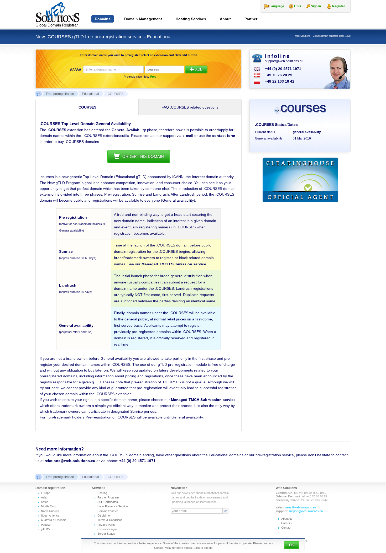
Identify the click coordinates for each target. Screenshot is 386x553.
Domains (103, 19)
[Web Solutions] (38, 477)
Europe (45, 493)
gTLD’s (45, 529)
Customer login (107, 529)
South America (50, 515)
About (225, 19)
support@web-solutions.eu (284, 61)
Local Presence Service (112, 506)
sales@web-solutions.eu (300, 507)
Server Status (106, 533)
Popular (46, 524)
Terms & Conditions (109, 520)
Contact (286, 527)
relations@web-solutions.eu (70, 461)
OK (291, 545)
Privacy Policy (106, 524)
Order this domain (143, 156)
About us (287, 518)
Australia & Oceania (53, 520)
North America (50, 511)
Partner (250, 19)
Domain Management (143, 19)
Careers (286, 523)
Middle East (48, 506)
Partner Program (108, 497)
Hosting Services (191, 19)
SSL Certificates (107, 501)
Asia (43, 497)
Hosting (102, 493)
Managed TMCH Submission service (174, 264)
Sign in (316, 6)
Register (338, 6)
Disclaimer (104, 515)
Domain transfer (107, 511)
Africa (44, 501)
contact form (223, 135)
